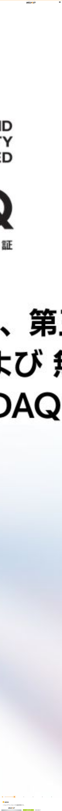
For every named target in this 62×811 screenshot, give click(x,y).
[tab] (9, 797)
